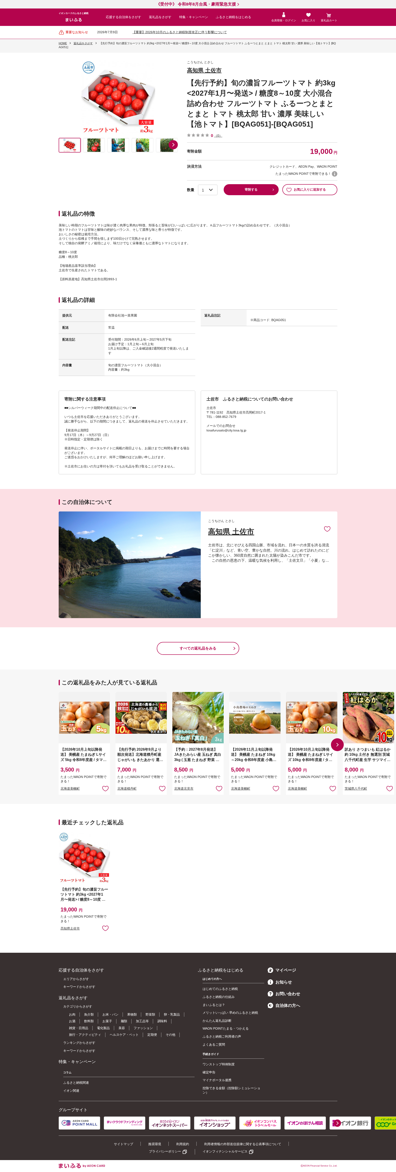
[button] (173, 144)
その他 (170, 1034)
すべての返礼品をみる (198, 648)
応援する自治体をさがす (123, 17)
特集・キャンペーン (193, 17)
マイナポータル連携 (217, 1080)
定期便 (152, 1034)
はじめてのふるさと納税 (220, 989)
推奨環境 (154, 1144)
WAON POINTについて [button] (334, 174)
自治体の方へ (287, 1005)
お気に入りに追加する (310, 189)
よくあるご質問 (214, 1044)
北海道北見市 (183, 788)
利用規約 (182, 1144)
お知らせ (283, 982)
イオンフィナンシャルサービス (225, 1151)
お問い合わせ (287, 993)
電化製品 (103, 1028)
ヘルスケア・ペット (124, 1034)
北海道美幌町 (70, 788)
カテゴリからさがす (77, 1006)
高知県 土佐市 (204, 70)
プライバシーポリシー (165, 1151)
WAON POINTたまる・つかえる (226, 1028)
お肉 (72, 1014)
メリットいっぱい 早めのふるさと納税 (230, 1012)
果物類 (132, 1014)
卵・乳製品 (172, 1014)
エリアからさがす (76, 979)
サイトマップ (123, 1144)
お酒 (72, 1021)
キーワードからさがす (79, 987)
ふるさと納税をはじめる (233, 17)
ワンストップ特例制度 (219, 1064)
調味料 (162, 1021)
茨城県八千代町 (356, 788)
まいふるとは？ (214, 1005)
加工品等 (142, 1021)
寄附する (251, 189)
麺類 (124, 1021)
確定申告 (209, 1072)
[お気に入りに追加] (327, 528)
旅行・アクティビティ (85, 1034)
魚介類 (89, 1014)
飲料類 (89, 1021)
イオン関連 (71, 1090)
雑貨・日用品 (78, 1028)
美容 (121, 1028)
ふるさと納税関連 (76, 1082)
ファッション (143, 1028)
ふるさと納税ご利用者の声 (222, 1036)
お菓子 (107, 1021)
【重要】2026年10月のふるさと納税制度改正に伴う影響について (179, 32)
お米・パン (110, 1014)
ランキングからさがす (79, 1042)
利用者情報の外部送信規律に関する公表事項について (242, 1144)
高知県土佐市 (70, 928)
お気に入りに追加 (327, 528)
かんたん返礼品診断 (217, 1020)
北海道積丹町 (127, 788)
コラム (67, 1072)
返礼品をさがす (160, 17)
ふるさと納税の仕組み (219, 997)
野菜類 (150, 1014)
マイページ (285, 970)
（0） (218, 135)
